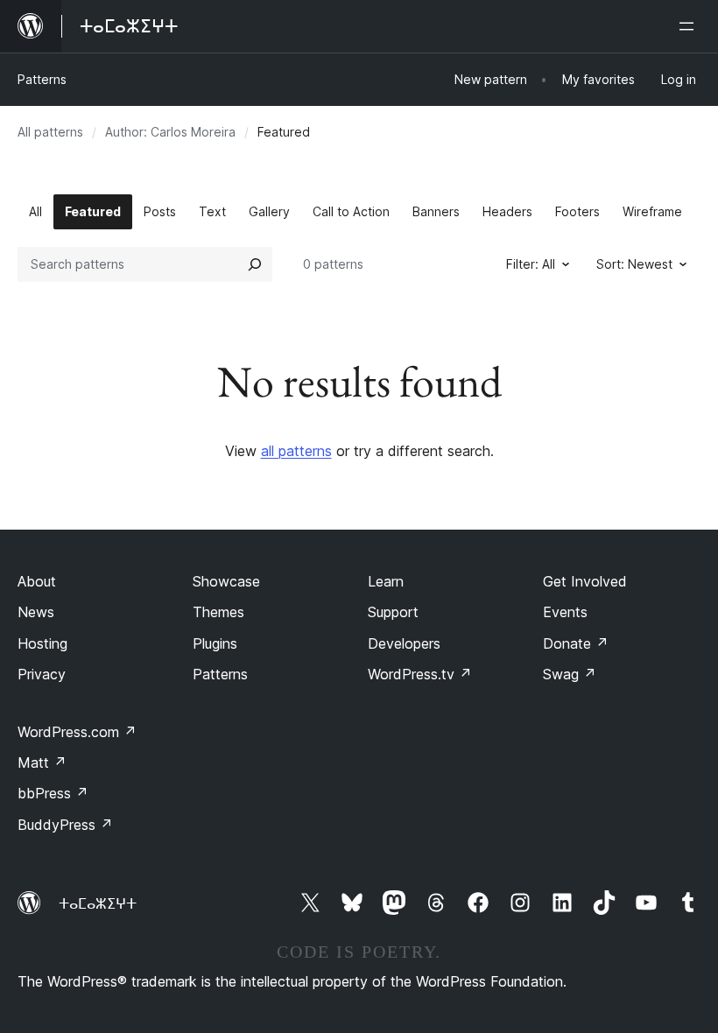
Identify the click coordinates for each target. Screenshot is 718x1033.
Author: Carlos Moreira (170, 131)
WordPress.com (77, 732)
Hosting (42, 643)
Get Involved (585, 581)
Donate (576, 643)
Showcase (226, 581)
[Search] (254, 264)
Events (565, 612)
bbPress (53, 793)
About (37, 581)
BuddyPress (65, 824)
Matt (42, 762)
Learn (386, 581)
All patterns (50, 131)
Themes (218, 612)
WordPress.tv (420, 674)
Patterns (42, 79)
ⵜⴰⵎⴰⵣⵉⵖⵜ (98, 903)
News (36, 612)
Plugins (215, 643)
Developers (404, 643)
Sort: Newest (634, 263)
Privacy (42, 674)
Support (393, 612)
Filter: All (530, 263)
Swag (569, 674)
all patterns (296, 451)
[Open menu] (690, 26)
